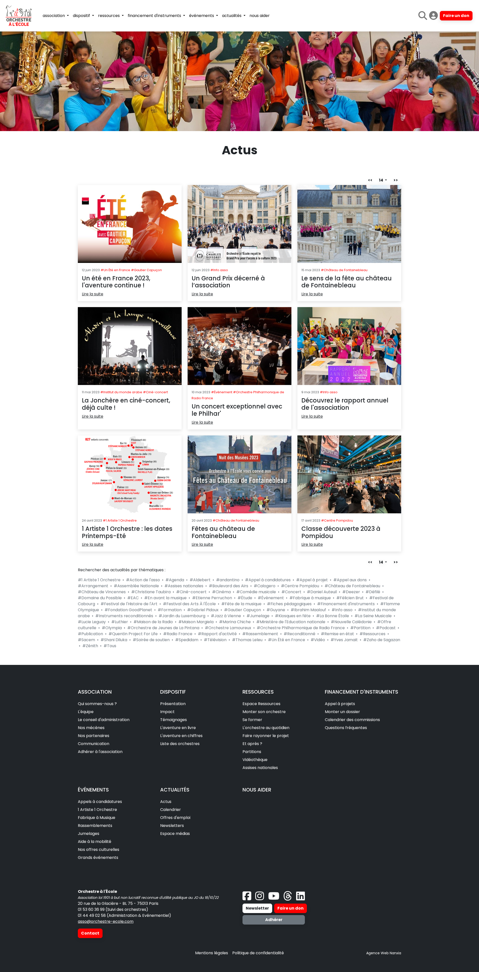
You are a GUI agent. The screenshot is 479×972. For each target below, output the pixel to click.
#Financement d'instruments (346, 604)
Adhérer (273, 920)
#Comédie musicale (256, 592)
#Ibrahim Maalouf (308, 610)
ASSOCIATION (95, 691)
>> (395, 180)
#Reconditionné (299, 634)
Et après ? (252, 744)
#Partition (360, 628)
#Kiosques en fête (293, 616)
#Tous (110, 646)
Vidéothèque (254, 760)
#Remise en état (337, 634)
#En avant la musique (165, 598)
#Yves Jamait (344, 640)
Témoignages (173, 720)
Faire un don (456, 15)
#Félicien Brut (350, 598)
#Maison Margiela (196, 622)
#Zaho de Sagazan (381, 640)
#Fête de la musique (241, 604)
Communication (93, 744)
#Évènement (271, 598)
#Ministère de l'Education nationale (290, 622)
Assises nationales (260, 768)
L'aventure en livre (178, 728)
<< (370, 180)
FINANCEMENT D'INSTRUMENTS (361, 691)
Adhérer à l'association (100, 752)
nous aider (259, 15)
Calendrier (170, 809)
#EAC (133, 598)
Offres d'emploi (175, 817)
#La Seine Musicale (373, 616)
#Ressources (372, 634)
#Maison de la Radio (153, 622)
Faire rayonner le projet (265, 736)
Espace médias (175, 833)
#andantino (228, 580)
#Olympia (112, 628)
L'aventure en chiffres (181, 736)
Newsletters (172, 825)
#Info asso (342, 610)
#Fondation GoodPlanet (128, 610)
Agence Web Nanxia (383, 953)
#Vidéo (318, 640)
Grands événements (98, 857)
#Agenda (174, 580)
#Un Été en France (286, 640)
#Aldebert (200, 580)
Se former (252, 720)
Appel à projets (340, 704)
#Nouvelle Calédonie (351, 622)
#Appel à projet (312, 580)
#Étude (245, 598)
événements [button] (202, 15)
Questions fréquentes (346, 728)
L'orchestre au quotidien (265, 728)
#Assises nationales (183, 586)
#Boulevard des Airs (228, 586)
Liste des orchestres (180, 744)
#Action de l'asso (143, 580)
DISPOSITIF (173, 691)
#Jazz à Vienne (226, 616)
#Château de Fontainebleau (352, 586)
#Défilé (372, 592)
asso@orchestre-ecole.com (105, 921)
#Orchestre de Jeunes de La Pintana (163, 628)
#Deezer (351, 592)
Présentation (173, 704)
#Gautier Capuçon (242, 610)
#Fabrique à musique (310, 598)
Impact (167, 712)
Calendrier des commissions (352, 720)
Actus (165, 801)
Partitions (251, 752)
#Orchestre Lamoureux (228, 628)
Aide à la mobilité (94, 841)
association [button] (54, 15)
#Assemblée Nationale (136, 586)
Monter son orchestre (264, 712)
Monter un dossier (342, 712)
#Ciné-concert (191, 592)
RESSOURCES (258, 691)
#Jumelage (257, 616)
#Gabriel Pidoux (203, 610)
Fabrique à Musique (96, 817)
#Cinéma (221, 592)
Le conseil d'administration (103, 720)
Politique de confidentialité (258, 953)
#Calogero (264, 586)
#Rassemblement (260, 634)
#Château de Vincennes (102, 592)
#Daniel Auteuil (322, 592)
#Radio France (177, 634)
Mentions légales (211, 953)
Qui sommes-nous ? (97, 704)
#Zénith (90, 646)
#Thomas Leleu (247, 640)
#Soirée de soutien (151, 640)
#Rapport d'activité (217, 634)
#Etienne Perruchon (212, 598)
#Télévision (215, 640)
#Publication (90, 634)
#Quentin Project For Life (133, 634)
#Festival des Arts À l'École (189, 604)
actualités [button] (232, 15)
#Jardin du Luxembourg (182, 616)
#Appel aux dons (350, 580)
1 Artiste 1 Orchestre (97, 809)
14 (381, 180)
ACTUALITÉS (174, 789)
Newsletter (257, 908)
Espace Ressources (261, 704)
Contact (90, 933)
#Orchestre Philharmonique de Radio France (301, 628)
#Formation (170, 610)
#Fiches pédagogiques (289, 604)
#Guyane (275, 610)
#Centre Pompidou (300, 586)
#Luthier (119, 622)
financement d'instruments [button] (155, 15)
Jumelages (88, 833)
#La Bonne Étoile (332, 616)
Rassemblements (95, 825)
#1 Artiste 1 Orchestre (99, 580)
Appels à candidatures (100, 801)
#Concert (291, 592)
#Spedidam (186, 640)
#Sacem (86, 640)
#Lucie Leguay (92, 622)
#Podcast (386, 628)
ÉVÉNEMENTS (93, 789)
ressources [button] (109, 15)
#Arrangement (93, 586)
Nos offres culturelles (98, 849)
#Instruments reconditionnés (124, 616)
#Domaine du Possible (100, 598)
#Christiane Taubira (151, 592)
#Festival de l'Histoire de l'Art (129, 604)
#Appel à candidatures (268, 580)
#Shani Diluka (114, 640)
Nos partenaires (93, 736)
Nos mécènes (91, 728)
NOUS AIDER (256, 789)
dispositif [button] (82, 15)
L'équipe (86, 712)
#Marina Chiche (235, 622)
